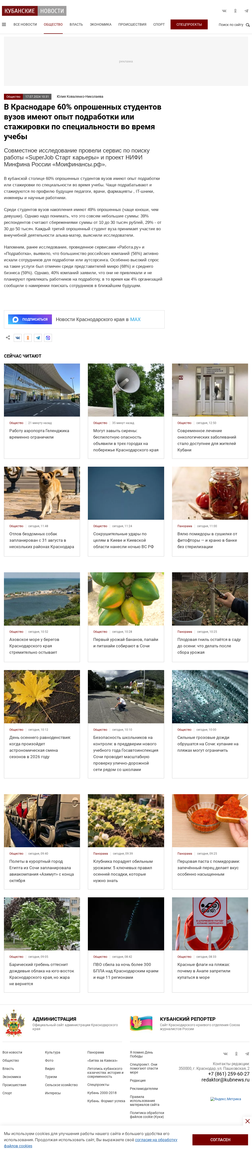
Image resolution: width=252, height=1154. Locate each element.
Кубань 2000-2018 (102, 1093)
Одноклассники (235, 11)
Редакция (138, 1080)
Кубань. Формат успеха (106, 1101)
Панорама (95, 1052)
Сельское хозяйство (61, 1085)
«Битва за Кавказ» (102, 1060)
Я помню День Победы (141, 1054)
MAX (135, 319)
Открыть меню (4, 25)
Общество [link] (16, 423)
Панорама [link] (184, 526)
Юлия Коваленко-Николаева (80, 96)
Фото (49, 1060)
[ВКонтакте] (18, 338)
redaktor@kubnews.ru (226, 1080)
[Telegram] (38, 338)
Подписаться (34, 319)
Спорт (159, 24)
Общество (53, 24)
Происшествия (132, 24)
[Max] (48, 338)
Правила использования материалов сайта (144, 1101)
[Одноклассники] (28, 338)
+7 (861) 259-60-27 (229, 1074)
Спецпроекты (189, 24)
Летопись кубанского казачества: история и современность (105, 1072)
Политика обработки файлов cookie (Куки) (147, 1115)
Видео (50, 1069)
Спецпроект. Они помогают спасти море (144, 1068)
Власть (76, 24)
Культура (52, 1052)
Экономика (100, 24)
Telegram (246, 11)
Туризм (51, 1077)
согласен (220, 1139)
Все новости (25, 24)
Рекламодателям (144, 1089)
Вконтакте (224, 11)
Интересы (53, 1093)
